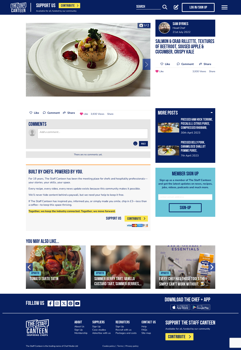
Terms (120, 346)
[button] (185, 113)
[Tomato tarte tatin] (56, 267)
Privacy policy (132, 346)
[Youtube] (77, 303)
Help (144, 326)
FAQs (144, 329)
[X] (64, 303)
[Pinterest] (70, 303)
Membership (80, 333)
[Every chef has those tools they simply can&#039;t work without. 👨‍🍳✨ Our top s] (185, 267)
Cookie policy (108, 346)
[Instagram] (57, 303)
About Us (79, 326)
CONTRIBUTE (68, 6)
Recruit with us (123, 329)
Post (143, 144)
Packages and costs (126, 333)
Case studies (99, 329)
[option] (88, 60)
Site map (146, 333)
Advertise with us (101, 333)
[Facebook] (50, 303)
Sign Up (78, 329)
